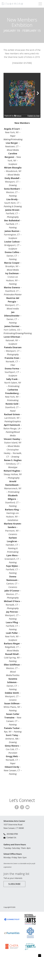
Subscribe (14, 884)
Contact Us (11, 837)
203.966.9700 (12, 834)
